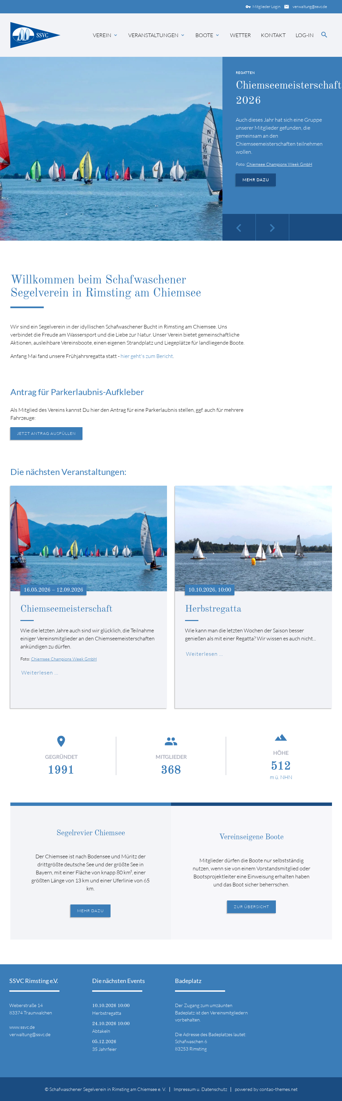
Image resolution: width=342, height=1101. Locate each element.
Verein (102, 35)
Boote (204, 35)
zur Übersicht (251, 906)
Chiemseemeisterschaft (66, 609)
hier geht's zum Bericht (147, 356)
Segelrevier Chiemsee (90, 833)
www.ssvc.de (22, 1027)
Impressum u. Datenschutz (200, 1089)
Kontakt (273, 35)
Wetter (240, 35)
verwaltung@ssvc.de (305, 6)
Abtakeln (101, 1031)
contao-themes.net (279, 1089)
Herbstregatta (213, 609)
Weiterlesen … (39, 672)
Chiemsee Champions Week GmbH (279, 164)
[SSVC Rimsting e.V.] (35, 35)
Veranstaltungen (153, 35)
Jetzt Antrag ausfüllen (46, 433)
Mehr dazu (255, 179)
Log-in (305, 35)
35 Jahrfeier (104, 1049)
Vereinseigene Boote (251, 837)
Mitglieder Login (262, 6)
